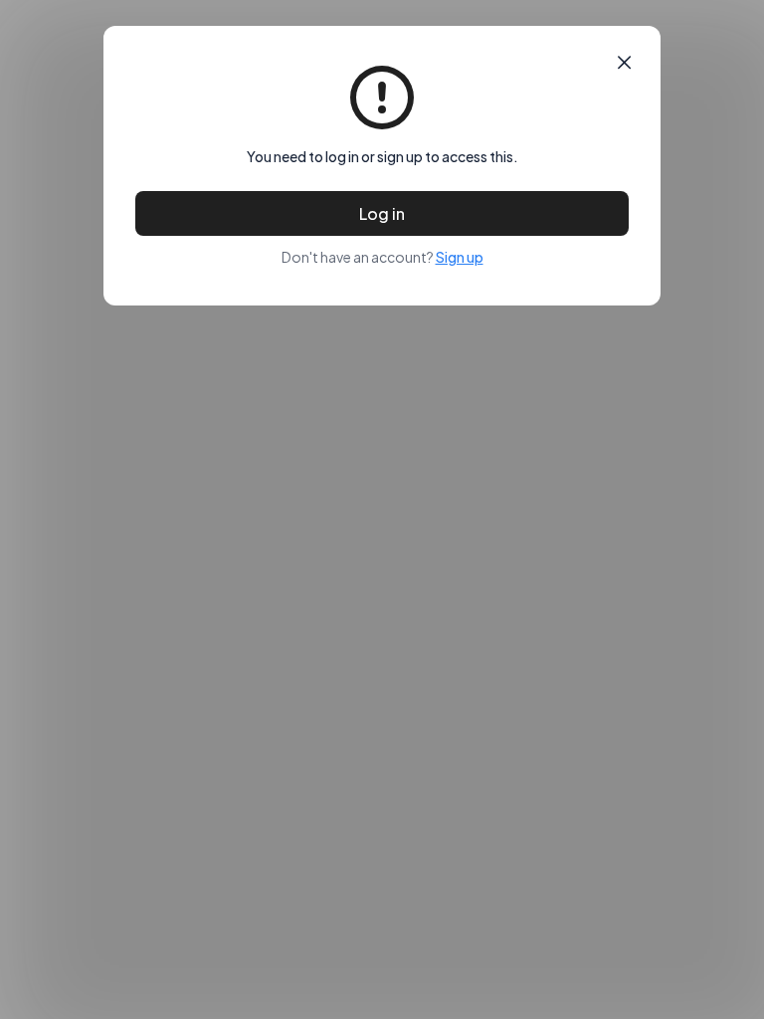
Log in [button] (382, 213)
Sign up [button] (459, 257)
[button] (624, 63)
